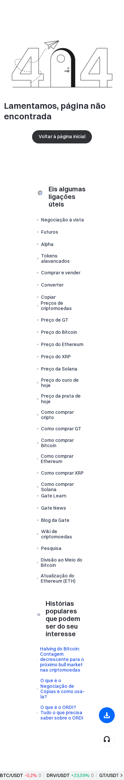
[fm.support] (107, 739)
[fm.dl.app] (107, 715)
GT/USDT (109, 775)
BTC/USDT (11, 775)
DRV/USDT (58, 775)
